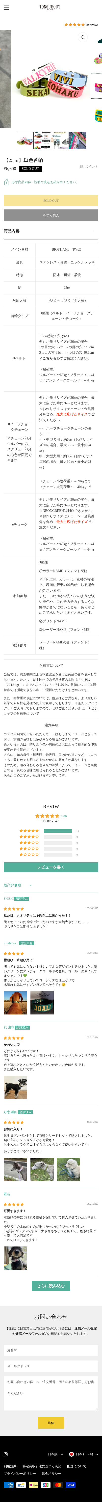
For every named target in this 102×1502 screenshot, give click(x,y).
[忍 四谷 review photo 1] (15, 1087)
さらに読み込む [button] (51, 1286)
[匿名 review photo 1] (15, 1258)
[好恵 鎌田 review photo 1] (15, 1169)
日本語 (53, 1454)
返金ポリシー (51, 1473)
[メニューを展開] (6, 7)
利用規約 (10, 1466)
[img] (14, 909)
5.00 (64, 816)
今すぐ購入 (51, 215)
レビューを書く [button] (51, 867)
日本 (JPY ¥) (84, 1454)
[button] (75, 25)
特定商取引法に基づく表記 (42, 1466)
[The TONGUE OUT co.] (49, 7)
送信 (51, 1423)
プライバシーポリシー (20, 1473)
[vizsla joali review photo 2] (42, 1003)
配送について (76, 1466)
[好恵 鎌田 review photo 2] (42, 1169)
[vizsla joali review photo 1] (15, 1003)
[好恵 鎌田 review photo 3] (68, 1169)
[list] (51, 79)
